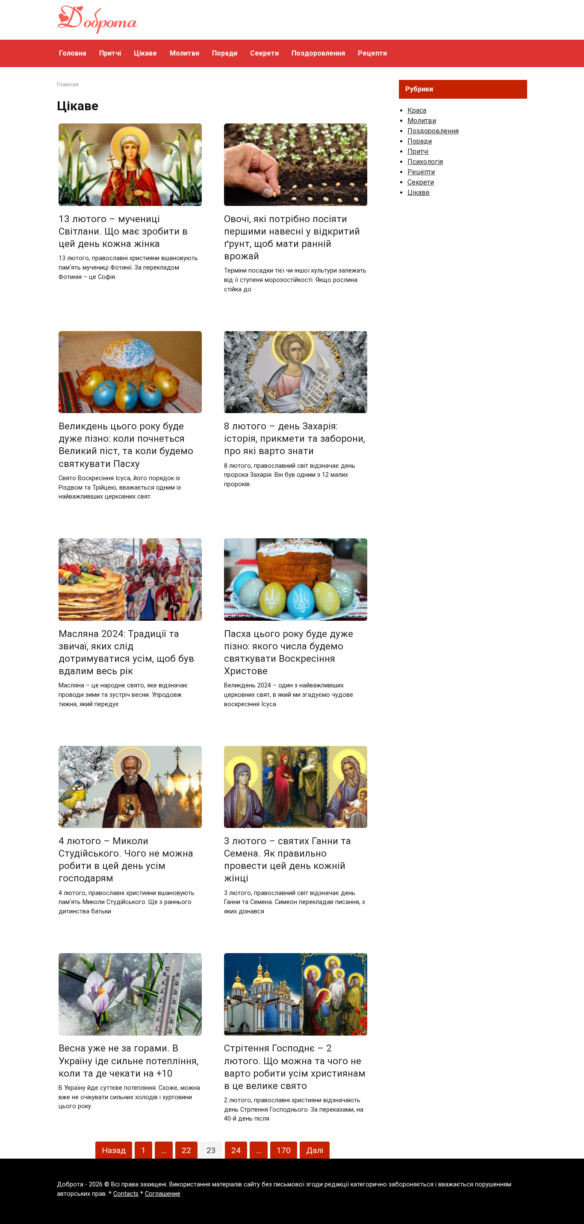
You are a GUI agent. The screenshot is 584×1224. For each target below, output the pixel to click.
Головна (72, 53)
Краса (416, 110)
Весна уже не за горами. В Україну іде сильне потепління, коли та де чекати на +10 (128, 1061)
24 (236, 1150)
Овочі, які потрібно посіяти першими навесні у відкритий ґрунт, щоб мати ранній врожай (292, 237)
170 (284, 1150)
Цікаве (145, 53)
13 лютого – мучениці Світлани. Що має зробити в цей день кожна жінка (123, 231)
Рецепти (372, 53)
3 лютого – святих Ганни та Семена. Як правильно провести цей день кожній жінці (287, 859)
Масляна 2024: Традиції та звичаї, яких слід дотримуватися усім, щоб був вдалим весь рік (126, 652)
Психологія (425, 162)
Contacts (126, 1194)
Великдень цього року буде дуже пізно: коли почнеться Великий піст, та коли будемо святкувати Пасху (126, 444)
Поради (224, 53)
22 (186, 1150)
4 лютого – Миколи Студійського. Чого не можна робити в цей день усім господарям (126, 859)
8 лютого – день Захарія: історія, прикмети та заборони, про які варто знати (294, 438)
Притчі (110, 53)
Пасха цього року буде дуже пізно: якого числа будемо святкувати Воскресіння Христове (288, 652)
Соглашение (162, 1194)
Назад (114, 1150)
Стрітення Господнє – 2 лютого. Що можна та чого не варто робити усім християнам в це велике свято (295, 1067)
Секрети (264, 53)
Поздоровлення (318, 53)
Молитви (184, 53)
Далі (314, 1150)
